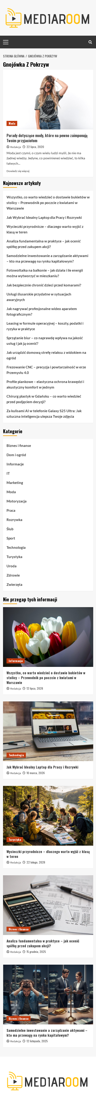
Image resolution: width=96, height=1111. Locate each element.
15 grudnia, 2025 (36, 952)
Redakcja (15, 147)
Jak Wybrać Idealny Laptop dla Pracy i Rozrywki (44, 217)
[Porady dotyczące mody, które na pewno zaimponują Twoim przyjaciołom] (48, 99)
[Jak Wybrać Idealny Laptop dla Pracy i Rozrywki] (48, 731)
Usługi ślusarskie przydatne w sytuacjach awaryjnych (39, 297)
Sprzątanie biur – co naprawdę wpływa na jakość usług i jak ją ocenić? (45, 340)
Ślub (10, 529)
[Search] (90, 42)
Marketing (15, 482)
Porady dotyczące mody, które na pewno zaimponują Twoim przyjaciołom (47, 138)
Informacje (15, 464)
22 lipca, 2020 (35, 147)
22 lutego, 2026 (36, 862)
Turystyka (14, 557)
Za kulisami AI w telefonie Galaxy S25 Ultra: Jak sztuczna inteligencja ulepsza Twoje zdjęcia (44, 413)
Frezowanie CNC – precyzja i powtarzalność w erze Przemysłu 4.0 (46, 370)
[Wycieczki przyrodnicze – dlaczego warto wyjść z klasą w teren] (48, 816)
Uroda (12, 566)
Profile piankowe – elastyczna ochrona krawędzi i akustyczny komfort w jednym (45, 384)
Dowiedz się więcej (18, 171)
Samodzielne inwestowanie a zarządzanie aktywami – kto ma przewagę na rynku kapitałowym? (47, 258)
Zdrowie (13, 575)
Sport (11, 538)
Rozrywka (14, 520)
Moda (12, 123)
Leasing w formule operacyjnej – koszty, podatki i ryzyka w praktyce (45, 326)
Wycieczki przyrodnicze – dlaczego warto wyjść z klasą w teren (45, 229)
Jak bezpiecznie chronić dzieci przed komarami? (44, 285)
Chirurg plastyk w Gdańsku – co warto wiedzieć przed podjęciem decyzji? (44, 399)
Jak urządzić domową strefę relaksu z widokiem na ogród (46, 355)
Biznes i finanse (19, 445)
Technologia (16, 547)
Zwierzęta (14, 584)
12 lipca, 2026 (35, 688)
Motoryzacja (17, 501)
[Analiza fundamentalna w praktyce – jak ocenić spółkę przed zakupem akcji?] (48, 905)
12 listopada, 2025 (37, 1041)
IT (8, 473)
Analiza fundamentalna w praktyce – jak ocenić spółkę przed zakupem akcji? (44, 244)
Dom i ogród (16, 455)
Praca (11, 510)
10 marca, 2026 (36, 773)
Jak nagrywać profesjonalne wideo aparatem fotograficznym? (42, 311)
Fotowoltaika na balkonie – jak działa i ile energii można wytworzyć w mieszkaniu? (45, 273)
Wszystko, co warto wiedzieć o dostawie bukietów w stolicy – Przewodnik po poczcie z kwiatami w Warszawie (48, 202)
